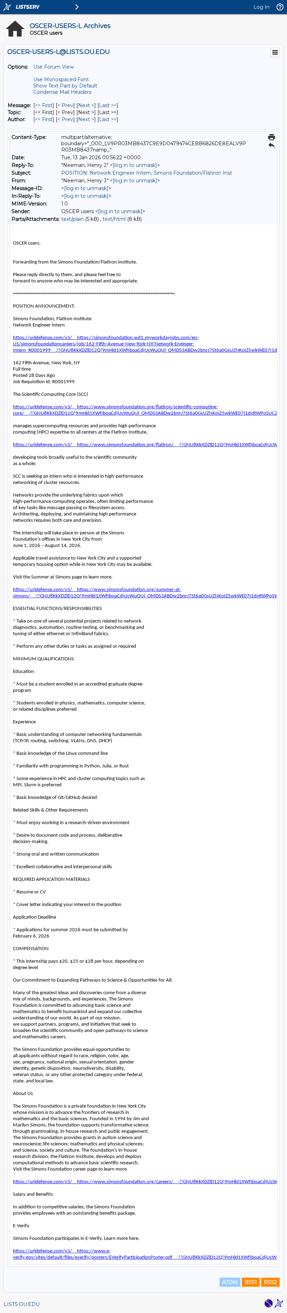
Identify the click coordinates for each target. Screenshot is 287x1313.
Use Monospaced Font (61, 79)
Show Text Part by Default (65, 86)
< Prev (65, 105)
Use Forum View (53, 67)
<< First (43, 105)
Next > (86, 105)
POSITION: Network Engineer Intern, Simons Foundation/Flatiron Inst (146, 173)
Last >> (108, 105)
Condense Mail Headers (62, 92)
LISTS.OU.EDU (22, 1304)
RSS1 (251, 1282)
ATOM (230, 1282)
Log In (261, 7)
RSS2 (270, 1282)
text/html (114, 219)
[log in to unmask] (135, 165)
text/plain (72, 219)
